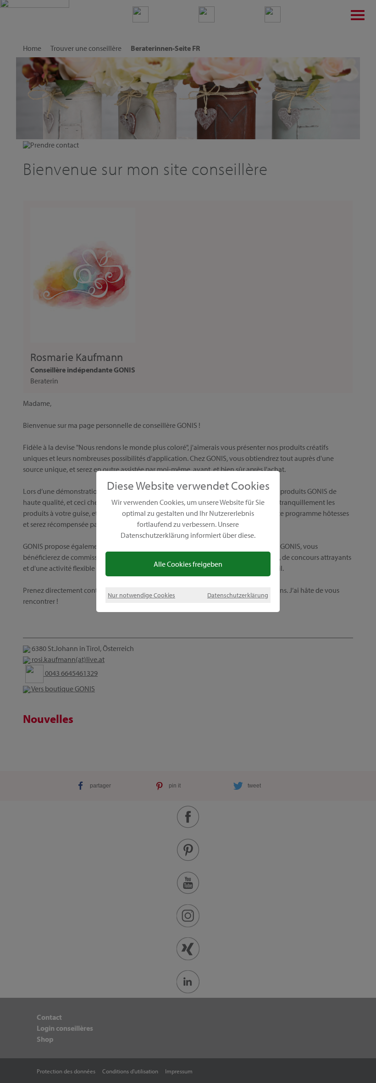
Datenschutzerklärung (237, 595)
